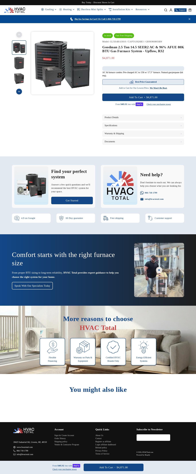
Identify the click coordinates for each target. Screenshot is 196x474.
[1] (19, 63)
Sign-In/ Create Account (64, 435)
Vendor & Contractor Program (66, 444)
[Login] (171, 10)
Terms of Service (102, 454)
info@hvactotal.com (25, 454)
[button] (190, 10)
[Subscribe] (167, 437)
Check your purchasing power (159, 104)
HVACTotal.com (147, 452)
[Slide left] (19, 35)
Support (182, 10)
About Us (99, 435)
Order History (60, 438)
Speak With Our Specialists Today (32, 285)
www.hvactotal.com (25, 447)
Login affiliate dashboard (105, 444)
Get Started (72, 200)
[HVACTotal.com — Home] (14, 10)
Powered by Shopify (143, 455)
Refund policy (101, 448)
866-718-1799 (22, 451)
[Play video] (159, 270)
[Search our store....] (165, 10)
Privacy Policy (101, 451)
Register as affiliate (103, 441)
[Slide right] (19, 91)
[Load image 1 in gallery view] (19, 47)
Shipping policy (60, 441)
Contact (98, 438)
